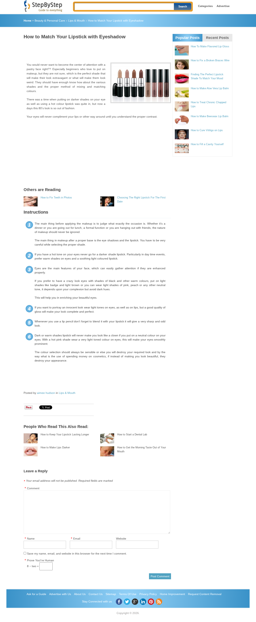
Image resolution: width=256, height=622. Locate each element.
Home (27, 20)
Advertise (223, 6)
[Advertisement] (96, 49)
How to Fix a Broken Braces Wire (210, 60)
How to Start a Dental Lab (132, 434)
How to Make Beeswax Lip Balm (209, 116)
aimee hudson (46, 392)
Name (31, 539)
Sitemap (111, 594)
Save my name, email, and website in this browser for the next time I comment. (77, 553)
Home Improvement (172, 594)
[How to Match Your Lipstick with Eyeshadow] (140, 82)
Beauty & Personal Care (50, 20)
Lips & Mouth (76, 20)
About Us (80, 594)
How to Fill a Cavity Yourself (207, 144)
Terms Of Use (127, 594)
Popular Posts (187, 38)
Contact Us (96, 594)
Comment (33, 488)
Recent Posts (217, 38)
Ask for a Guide (36, 594)
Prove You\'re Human (40, 560)
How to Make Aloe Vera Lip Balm (210, 88)
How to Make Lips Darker (55, 447)
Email (76, 539)
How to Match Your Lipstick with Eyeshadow (115, 20)
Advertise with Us (60, 594)
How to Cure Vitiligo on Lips (207, 130)
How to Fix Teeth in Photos (56, 197)
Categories (205, 6)
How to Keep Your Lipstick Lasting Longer (65, 434)
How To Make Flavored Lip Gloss (210, 46)
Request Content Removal (204, 594)
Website (121, 538)
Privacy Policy (148, 594)
